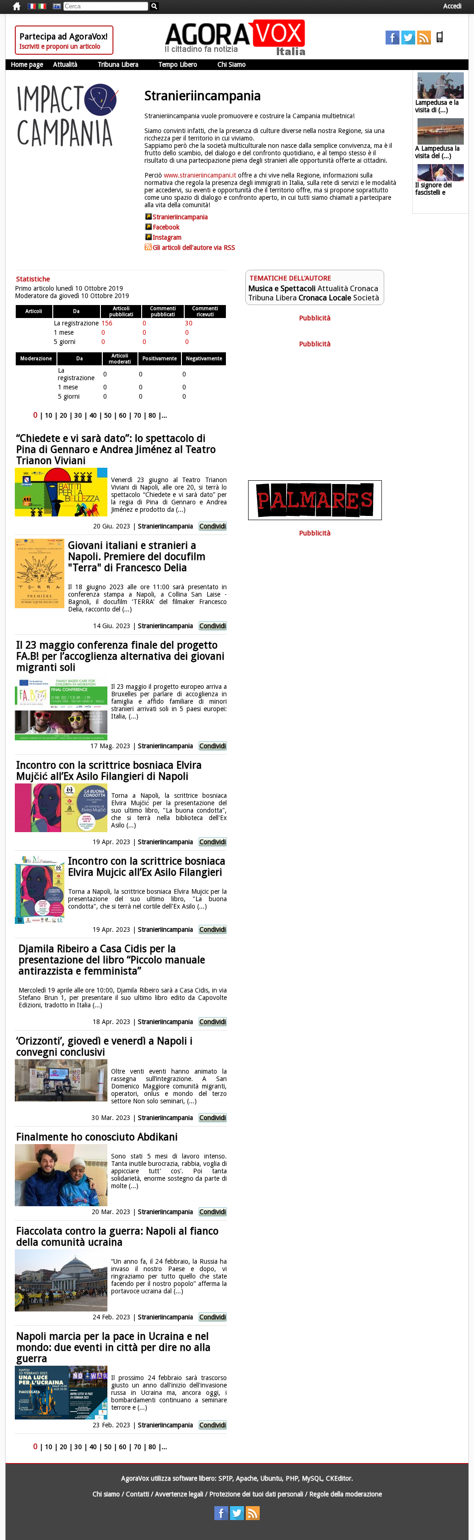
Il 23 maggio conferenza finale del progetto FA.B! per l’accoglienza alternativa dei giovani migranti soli (120, 656)
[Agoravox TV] (54, 6)
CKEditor (338, 1478)
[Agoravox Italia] (42, 6)
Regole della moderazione (345, 1494)
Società (366, 297)
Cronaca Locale (325, 297)
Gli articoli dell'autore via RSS (194, 247)
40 (93, 415)
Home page (27, 64)
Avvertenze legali (179, 1494)
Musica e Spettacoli (282, 288)
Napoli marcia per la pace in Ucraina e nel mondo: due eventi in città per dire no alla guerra (113, 1347)
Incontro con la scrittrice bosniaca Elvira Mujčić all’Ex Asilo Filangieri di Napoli (109, 770)
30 (78, 415)
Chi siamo (106, 1494)
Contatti (137, 1494)
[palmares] (315, 518)
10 (48, 415)
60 (122, 415)
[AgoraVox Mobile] (440, 42)
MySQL (312, 1478)
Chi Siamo (232, 64)
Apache (246, 1478)
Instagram (167, 237)
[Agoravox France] (32, 6)
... (164, 415)
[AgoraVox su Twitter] (408, 42)
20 (63, 415)
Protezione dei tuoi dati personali (256, 1494)
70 (137, 415)
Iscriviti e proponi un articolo (59, 46)
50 (108, 415)
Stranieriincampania (180, 217)
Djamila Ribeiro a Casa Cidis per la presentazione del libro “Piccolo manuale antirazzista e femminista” (112, 960)
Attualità (65, 64)
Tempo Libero (177, 64)
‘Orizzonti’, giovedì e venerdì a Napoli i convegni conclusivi (104, 1046)
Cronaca (364, 288)
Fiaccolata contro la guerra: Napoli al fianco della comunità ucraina (117, 1236)
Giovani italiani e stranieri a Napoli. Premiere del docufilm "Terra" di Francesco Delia (137, 556)
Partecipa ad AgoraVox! (63, 36)
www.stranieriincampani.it (200, 175)
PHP (292, 1478)
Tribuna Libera (118, 64)
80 (152, 415)
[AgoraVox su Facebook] (392, 42)
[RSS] (424, 42)
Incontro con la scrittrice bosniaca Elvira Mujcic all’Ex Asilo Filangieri (146, 866)
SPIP (225, 1478)
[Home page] (237, 53)
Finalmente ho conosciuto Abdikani (97, 1137)
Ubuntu (271, 1478)
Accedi (452, 6)
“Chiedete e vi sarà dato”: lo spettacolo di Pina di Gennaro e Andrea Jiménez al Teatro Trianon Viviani (116, 449)
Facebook (166, 227)
